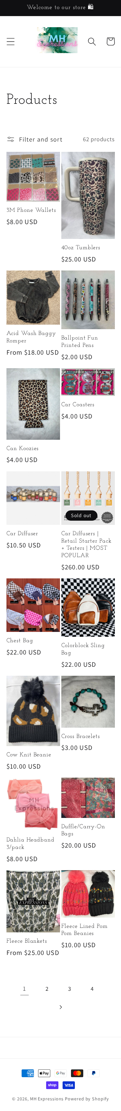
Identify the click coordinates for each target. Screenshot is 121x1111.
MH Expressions (47, 1099)
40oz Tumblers (81, 248)
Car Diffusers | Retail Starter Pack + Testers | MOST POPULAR (86, 545)
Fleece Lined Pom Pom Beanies (84, 930)
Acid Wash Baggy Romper (31, 337)
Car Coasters (78, 405)
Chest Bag (19, 641)
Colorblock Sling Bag (83, 649)
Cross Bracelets (80, 737)
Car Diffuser (22, 534)
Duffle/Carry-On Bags (83, 830)
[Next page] (60, 1007)
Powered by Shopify (87, 1099)
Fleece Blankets (26, 941)
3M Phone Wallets (31, 210)
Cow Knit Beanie (29, 755)
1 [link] (24, 988)
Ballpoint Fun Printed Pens (79, 342)
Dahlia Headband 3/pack (30, 843)
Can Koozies (22, 449)
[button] (10, 41)
